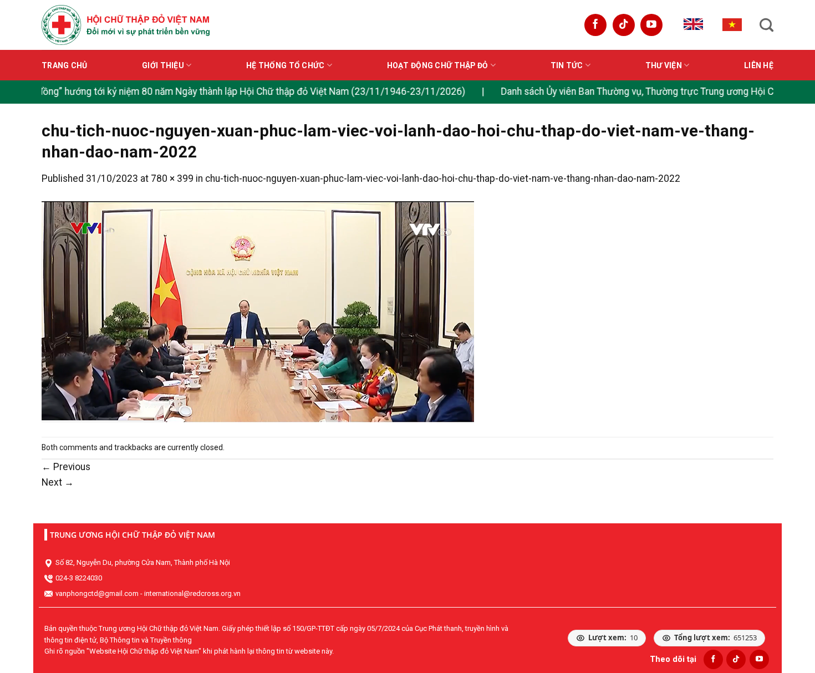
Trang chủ (65, 65)
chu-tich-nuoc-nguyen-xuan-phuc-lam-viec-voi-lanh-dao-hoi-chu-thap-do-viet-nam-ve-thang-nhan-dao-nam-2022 (442, 178)
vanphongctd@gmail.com (97, 593)
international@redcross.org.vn (192, 593)
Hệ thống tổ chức (285, 65)
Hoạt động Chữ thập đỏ (437, 65)
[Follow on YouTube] (651, 25)
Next (58, 482)
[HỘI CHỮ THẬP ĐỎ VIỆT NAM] (126, 24)
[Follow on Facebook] (595, 25)
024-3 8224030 (78, 578)
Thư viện (663, 65)
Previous (66, 466)
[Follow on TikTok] (624, 25)
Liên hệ (758, 65)
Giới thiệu (163, 65)
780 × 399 (172, 178)
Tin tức (567, 65)
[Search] (766, 25)
